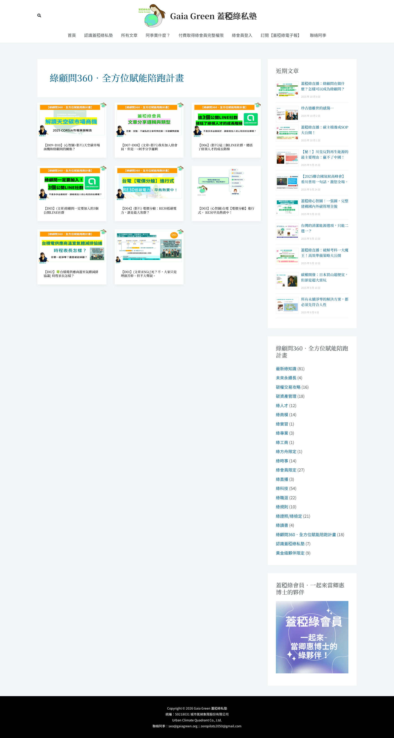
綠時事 (282, 461)
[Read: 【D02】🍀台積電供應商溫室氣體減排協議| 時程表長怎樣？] (71, 246)
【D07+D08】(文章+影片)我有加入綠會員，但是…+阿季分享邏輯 (149, 147)
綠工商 (282, 442)
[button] (39, 16)
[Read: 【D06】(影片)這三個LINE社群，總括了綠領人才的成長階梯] (226, 119)
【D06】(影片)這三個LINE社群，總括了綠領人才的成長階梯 (225, 147)
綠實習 (282, 424)
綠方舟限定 (286, 451)
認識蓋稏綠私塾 (290, 543)
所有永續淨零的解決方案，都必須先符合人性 (324, 302)
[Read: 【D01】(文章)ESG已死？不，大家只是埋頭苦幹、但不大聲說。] (149, 246)
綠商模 (282, 414)
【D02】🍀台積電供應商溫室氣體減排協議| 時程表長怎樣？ (71, 273)
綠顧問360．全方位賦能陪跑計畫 (306, 534)
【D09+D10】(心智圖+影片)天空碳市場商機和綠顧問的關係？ (72, 147)
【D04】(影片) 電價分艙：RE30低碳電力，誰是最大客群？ (148, 210)
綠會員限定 (286, 470)
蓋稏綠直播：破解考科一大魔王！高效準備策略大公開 (324, 252)
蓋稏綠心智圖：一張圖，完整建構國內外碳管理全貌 (324, 203)
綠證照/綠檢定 (289, 516)
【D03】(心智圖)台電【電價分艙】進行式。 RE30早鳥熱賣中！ (226, 210)
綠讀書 (282, 525)
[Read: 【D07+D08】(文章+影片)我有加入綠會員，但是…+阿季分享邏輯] (149, 119)
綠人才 (282, 405)
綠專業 (282, 433)
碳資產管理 (286, 396)
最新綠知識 (286, 368)
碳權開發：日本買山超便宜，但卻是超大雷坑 (324, 277)
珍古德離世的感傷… (317, 108)
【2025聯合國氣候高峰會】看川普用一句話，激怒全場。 (324, 179)
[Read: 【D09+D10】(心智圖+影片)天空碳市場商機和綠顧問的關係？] (71, 119)
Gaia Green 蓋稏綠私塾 (213, 15)
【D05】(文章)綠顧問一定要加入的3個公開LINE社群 (71, 210)
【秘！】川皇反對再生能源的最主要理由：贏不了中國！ (324, 154)
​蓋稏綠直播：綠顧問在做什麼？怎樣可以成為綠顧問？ (323, 86)
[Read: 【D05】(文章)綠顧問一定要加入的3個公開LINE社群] (71, 182)
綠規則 (282, 507)
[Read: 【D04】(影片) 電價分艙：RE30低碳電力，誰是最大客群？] (149, 182)
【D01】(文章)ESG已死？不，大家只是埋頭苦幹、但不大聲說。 (149, 273)
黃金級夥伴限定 (290, 553)
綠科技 (282, 488)
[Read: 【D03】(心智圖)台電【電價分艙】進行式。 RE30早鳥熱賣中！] (226, 182)
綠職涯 (282, 497)
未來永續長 (286, 377)
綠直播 (282, 479)
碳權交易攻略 (288, 387)
